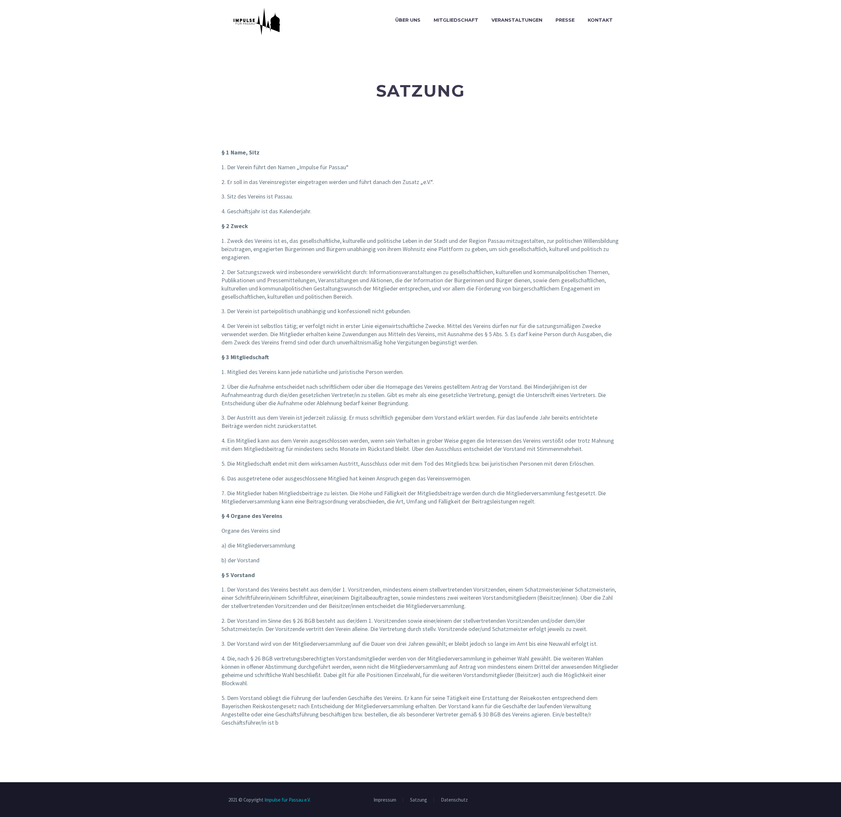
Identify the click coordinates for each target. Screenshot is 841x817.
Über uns (407, 20)
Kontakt (600, 20)
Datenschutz (454, 800)
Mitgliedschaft (456, 20)
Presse (565, 20)
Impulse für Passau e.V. (287, 800)
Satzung (418, 800)
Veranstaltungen (516, 20)
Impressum (385, 800)
